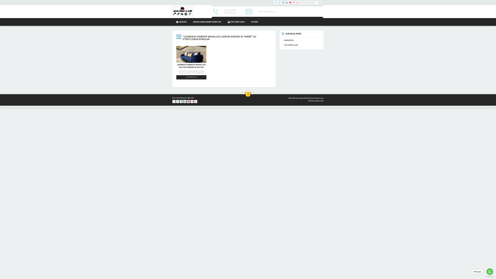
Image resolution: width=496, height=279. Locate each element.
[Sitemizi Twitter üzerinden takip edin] (279, 2)
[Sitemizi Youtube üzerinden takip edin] (290, 2)
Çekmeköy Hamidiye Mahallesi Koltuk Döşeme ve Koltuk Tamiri (191, 67)
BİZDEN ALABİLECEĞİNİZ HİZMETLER (207, 22)
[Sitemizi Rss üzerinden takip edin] (297, 2)
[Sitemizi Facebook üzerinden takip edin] (275, 2)
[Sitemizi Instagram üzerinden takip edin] (283, 2)
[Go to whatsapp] (490, 271)
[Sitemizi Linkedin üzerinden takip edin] (286, 2)
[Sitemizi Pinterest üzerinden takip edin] (293, 2)
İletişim (254, 22)
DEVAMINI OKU (191, 77)
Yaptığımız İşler (237, 22)
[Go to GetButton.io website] (490, 276)
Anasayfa (183, 22)
